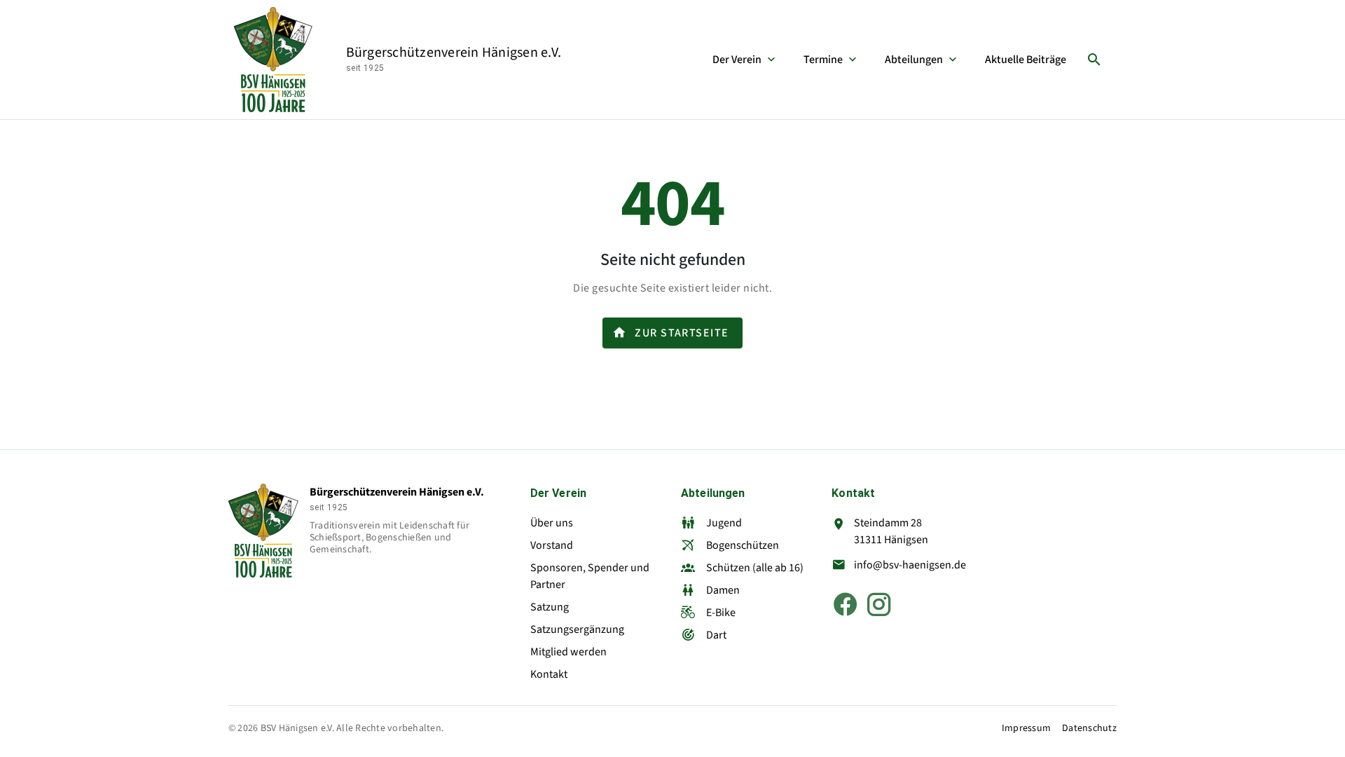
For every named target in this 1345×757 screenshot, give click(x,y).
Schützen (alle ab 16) (754, 567)
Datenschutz (1089, 729)
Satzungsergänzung (577, 629)
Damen (723, 590)
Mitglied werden (568, 652)
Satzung (549, 607)
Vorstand (551, 545)
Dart (716, 635)
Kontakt (548, 674)
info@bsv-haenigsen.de (910, 565)
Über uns (551, 523)
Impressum (1026, 729)
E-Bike (721, 612)
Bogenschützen (742, 545)
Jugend (724, 523)
